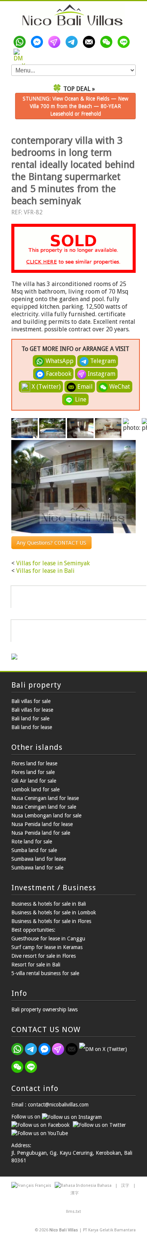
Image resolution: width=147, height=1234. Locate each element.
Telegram (102, 361)
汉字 (125, 1185)
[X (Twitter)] (21, 55)
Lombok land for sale (35, 789)
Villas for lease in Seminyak (53, 563)
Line (80, 399)
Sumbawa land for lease (38, 859)
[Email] (90, 42)
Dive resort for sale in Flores (43, 956)
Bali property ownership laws (44, 1009)
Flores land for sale (33, 772)
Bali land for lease (31, 727)
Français (43, 1185)
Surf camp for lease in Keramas (47, 947)
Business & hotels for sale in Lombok (53, 912)
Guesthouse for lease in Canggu (48, 939)
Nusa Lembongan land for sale (46, 815)
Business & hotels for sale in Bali (48, 904)
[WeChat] (107, 42)
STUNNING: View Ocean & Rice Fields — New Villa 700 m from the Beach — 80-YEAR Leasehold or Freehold (75, 106)
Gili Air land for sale (33, 781)
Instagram (100, 373)
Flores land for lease (34, 763)
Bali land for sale (30, 718)
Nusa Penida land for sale (40, 833)
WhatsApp (59, 361)
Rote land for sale (31, 842)
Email (84, 386)
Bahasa (104, 1185)
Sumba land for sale (34, 850)
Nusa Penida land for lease (42, 824)
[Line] (125, 42)
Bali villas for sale (31, 701)
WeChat (119, 386)
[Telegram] (73, 42)
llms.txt (73, 1211)
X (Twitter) (45, 386)
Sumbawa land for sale (37, 868)
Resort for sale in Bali (35, 965)
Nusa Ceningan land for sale (43, 807)
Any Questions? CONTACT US (51, 543)
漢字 (74, 1193)
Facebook (57, 373)
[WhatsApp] (21, 42)
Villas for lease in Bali (45, 570)
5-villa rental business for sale (45, 973)
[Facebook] (38, 42)
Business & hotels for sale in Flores (51, 921)
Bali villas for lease (32, 710)
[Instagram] (55, 42)
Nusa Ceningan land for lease (45, 798)
